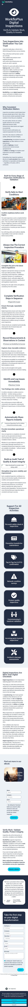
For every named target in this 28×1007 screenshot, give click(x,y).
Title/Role (7, 936)
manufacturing (14, 71)
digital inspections (19, 92)
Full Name (7, 926)
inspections (6, 141)
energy (13, 150)
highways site (6, 68)
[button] (2, 4)
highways (11, 145)
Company (9, 795)
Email (8, 799)
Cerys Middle (16, 900)
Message (6, 951)
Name (8, 790)
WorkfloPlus (6, 92)
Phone (6, 941)
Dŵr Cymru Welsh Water (17, 902)
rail (11, 70)
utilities (18, 73)
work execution (13, 159)
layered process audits (9, 841)
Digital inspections (8, 680)
